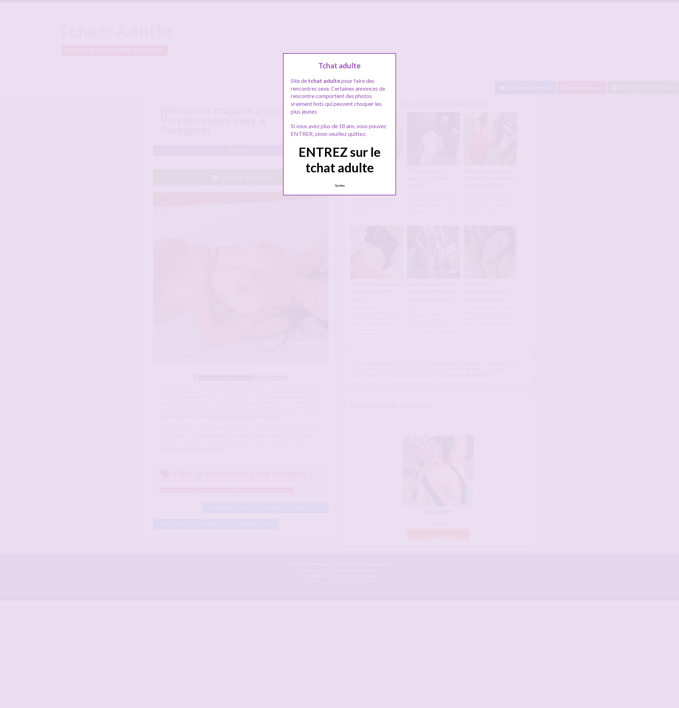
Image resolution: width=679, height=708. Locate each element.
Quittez (340, 185)
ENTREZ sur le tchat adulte (339, 159)
